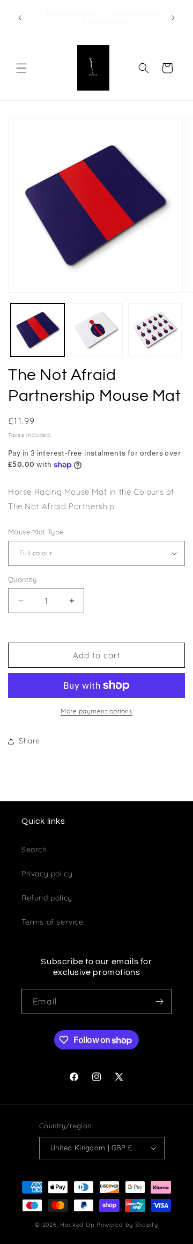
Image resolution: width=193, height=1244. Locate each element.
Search (34, 849)
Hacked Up (77, 1224)
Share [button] (29, 741)
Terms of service (52, 922)
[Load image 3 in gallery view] (155, 330)
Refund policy (46, 898)
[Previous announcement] (20, 17)
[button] (21, 68)
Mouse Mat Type (36, 531)
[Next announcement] (173, 17)
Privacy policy (46, 873)
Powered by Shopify (127, 1224)
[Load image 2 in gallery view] (96, 330)
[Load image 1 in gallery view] (37, 330)
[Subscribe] (159, 1001)
